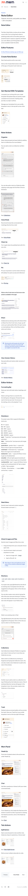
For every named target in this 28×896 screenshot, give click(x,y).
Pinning (6, 283)
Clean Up (6, 263)
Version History (8, 377)
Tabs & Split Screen (9, 849)
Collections (7, 215)
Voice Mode (7, 237)
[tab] (12, 52)
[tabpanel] (14, 462)
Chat (5, 820)
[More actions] (26, 2)
